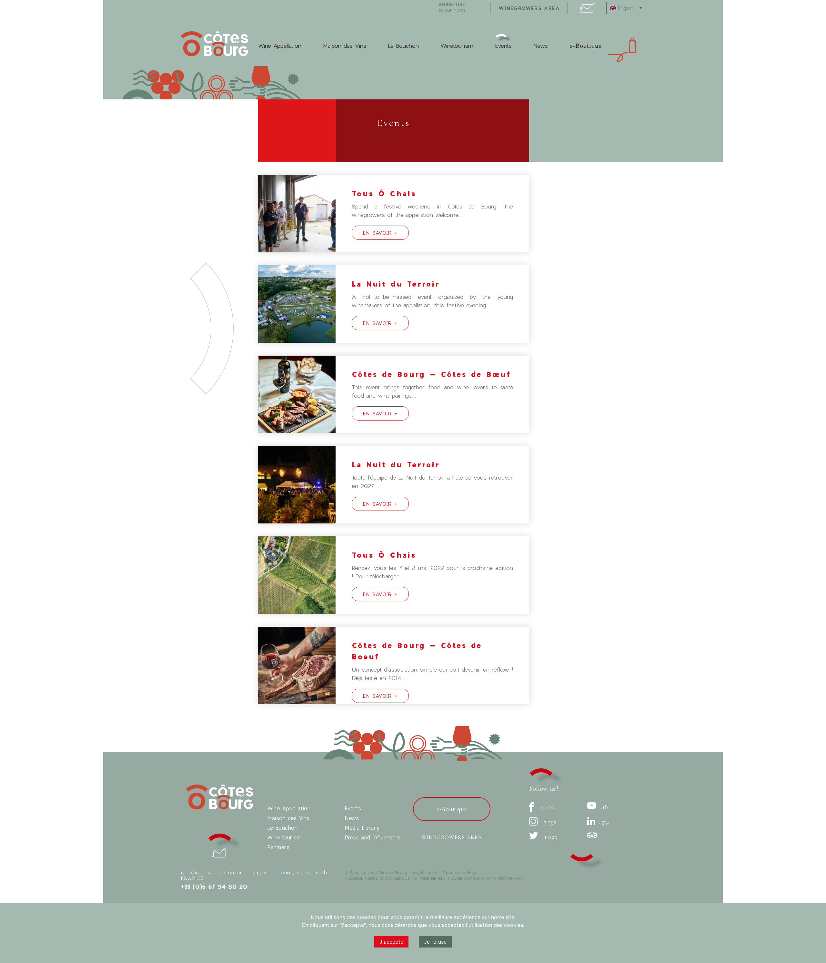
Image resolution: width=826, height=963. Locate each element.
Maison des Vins (344, 45)
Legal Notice (425, 872)
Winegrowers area (529, 8)
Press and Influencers (373, 837)
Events (503, 45)
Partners (278, 847)
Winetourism (456, 45)
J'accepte (391, 941)
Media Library (362, 828)
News (540, 45)
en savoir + (380, 233)
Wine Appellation (279, 45)
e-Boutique (585, 45)
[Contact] (587, 10)
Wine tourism (284, 837)
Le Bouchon (403, 45)
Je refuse (435, 941)
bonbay (468, 872)
